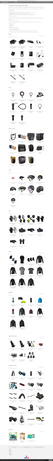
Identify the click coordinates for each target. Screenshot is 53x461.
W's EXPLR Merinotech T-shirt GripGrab (31, 275)
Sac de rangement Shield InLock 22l (13, 153)
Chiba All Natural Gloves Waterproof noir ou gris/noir (13, 246)
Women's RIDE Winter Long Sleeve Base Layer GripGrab (13, 275)
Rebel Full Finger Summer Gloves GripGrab (13, 223)
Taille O (14, 36)
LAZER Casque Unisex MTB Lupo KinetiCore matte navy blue (22, 183)
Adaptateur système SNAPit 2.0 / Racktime (13, 401)
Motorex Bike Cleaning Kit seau (31, 440)
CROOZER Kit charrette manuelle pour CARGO (40, 413)
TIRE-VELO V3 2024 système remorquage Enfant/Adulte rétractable (39, 401)
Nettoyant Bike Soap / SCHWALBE (22, 441)
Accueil (9, 448)
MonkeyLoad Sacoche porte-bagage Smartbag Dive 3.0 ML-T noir (22, 153)
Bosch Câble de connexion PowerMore (31, 46)
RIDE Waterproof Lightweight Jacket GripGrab (22, 316)
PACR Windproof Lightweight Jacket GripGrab (39, 275)
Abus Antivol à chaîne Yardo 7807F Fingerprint (40, 111)
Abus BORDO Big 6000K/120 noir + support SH (13, 122)
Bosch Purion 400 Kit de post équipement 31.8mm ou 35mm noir (13, 70)
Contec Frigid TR (40, 223)
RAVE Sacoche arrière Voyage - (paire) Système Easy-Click (40, 141)
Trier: (38, 35)
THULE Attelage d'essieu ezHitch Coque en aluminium (22, 424)
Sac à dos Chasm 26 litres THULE (31, 152)
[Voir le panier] (51, 2)
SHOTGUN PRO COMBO (13, 389)
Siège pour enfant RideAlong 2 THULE (31, 349)
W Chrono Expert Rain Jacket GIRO (13, 328)
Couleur (9, 131)
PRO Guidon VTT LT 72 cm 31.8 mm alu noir (31, 401)
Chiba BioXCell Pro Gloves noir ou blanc (40, 235)
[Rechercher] (49, 2)
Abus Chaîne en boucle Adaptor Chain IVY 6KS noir (31, 100)
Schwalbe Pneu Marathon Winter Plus (13, 378)
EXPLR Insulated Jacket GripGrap (31, 286)
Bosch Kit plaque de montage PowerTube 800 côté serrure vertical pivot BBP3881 (13, 47)
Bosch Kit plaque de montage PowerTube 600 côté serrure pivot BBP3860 (22, 47)
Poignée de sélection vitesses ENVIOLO (22, 378)
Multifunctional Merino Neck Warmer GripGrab (13, 264)
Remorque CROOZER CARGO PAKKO (13, 360)
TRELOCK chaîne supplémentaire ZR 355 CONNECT (22, 100)
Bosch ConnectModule (40, 58)
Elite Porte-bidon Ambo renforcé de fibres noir (40, 378)
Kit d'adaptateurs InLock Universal (13, 141)
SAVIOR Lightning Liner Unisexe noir (22, 246)
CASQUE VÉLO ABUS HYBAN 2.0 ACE (40, 183)
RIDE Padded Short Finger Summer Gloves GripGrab (31, 223)
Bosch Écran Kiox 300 (31, 58)
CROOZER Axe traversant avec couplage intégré (22, 413)
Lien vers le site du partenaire (16, 29)
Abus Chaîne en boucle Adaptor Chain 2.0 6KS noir (13, 100)
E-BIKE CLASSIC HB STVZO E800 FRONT (40, 389)
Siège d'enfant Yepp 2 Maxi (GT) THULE (13, 349)
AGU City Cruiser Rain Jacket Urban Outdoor (31, 316)
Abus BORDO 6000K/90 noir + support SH (31, 111)
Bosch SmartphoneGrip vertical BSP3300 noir (22, 58)
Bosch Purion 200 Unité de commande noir (31, 70)
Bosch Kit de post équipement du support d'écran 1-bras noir (40, 46)
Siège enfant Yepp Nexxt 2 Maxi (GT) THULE (22, 349)
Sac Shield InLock (40, 152)
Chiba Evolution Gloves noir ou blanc (22, 235)
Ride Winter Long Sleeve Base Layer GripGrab (39, 264)
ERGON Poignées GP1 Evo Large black (13, 413)
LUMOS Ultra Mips (31, 182)
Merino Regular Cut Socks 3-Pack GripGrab (31, 264)
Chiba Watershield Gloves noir (31, 234)
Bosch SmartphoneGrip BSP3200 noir (13, 58)
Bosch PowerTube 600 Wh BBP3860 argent (13, 82)
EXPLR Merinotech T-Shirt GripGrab (22, 275)
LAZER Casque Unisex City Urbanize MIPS (13, 194)
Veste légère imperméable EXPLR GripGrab (22, 328)
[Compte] (47, 2)
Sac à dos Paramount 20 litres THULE (13, 165)
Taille (11, 36)
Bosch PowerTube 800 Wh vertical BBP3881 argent (22, 82)
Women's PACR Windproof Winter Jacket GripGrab (13, 287)
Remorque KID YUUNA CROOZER (31, 360)
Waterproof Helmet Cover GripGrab (22, 305)
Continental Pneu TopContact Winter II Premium (22, 401)
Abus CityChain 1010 (22, 111)
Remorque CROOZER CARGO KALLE (40, 349)
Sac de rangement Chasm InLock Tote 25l (22, 141)
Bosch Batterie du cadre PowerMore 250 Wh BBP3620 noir (40, 70)
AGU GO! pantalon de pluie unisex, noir (31, 305)
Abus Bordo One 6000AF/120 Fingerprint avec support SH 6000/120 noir (22, 123)
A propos (10, 453)
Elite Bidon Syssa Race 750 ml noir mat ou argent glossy (31, 378)
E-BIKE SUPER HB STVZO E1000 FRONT (31, 389)
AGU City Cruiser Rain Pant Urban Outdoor (13, 316)
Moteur (9, 36)
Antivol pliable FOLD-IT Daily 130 (13, 111)
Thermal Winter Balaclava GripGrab (22, 264)
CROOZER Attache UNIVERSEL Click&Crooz (31, 413)
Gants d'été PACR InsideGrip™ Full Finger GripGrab (13, 235)
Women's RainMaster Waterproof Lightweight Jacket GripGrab (40, 317)
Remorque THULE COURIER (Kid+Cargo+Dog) (22, 360)
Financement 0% (10, 450)
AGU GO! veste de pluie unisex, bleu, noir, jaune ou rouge (40, 305)
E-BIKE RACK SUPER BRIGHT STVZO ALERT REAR (22, 389)
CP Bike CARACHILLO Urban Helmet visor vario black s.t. (31, 194)
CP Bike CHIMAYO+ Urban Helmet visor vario (13, 205)
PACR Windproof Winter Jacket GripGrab (22, 287)
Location (10, 451)
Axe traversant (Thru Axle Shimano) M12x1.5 (31, 424)
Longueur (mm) (12, 368)
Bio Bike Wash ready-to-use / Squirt (13, 441)
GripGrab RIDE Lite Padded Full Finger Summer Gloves (22, 223)
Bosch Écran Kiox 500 (22, 69)
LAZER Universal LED (13, 182)
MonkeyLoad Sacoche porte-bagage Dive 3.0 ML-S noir (31, 141)
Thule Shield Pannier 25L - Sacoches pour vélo (22, 165)
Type (16, 36)
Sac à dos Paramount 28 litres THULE (30, 165)
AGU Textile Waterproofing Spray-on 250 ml (13, 305)
